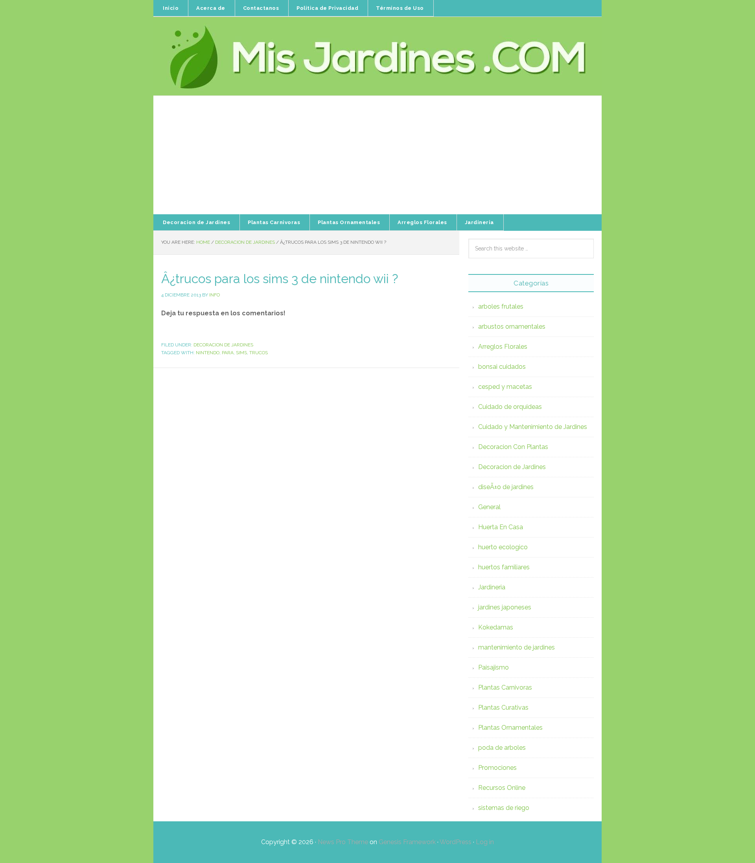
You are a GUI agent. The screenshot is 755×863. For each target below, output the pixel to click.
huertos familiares (504, 567)
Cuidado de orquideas (510, 406)
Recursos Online (501, 787)
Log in (485, 842)
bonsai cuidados (502, 366)
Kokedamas (495, 627)
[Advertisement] (377, 155)
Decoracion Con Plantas (513, 447)
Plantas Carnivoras (505, 687)
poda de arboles (502, 747)
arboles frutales (500, 306)
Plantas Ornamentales (510, 727)
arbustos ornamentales (511, 326)
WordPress (455, 842)
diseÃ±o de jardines (506, 487)
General (489, 507)
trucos (258, 352)
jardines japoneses (504, 607)
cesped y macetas (505, 386)
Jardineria (491, 587)
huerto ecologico (503, 547)
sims (241, 352)
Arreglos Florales (502, 346)
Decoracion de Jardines (223, 345)
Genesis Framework (407, 842)
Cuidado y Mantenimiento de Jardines (532, 427)
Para (228, 352)
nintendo (207, 352)
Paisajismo (493, 667)
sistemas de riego (503, 807)
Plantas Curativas (503, 707)
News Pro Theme (343, 842)
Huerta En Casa (500, 527)
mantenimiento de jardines (516, 647)
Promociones (497, 767)
